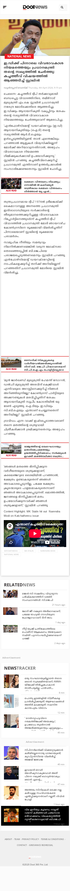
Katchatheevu (11, 551)
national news (11, 554)
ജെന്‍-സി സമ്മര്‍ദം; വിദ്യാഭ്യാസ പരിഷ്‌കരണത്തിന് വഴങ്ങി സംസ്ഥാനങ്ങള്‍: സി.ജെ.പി (40, 597)
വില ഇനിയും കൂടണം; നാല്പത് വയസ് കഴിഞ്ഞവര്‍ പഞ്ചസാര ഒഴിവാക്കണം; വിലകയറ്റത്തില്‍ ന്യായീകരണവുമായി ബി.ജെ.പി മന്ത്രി (43, 816)
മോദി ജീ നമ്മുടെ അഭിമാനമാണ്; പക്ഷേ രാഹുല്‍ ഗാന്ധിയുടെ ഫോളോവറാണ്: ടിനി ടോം (41, 614)
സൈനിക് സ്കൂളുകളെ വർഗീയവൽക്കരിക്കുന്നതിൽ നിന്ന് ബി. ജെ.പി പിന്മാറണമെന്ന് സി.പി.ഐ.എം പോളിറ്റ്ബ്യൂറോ (45, 365)
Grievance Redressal (41, 845)
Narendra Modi (47, 551)
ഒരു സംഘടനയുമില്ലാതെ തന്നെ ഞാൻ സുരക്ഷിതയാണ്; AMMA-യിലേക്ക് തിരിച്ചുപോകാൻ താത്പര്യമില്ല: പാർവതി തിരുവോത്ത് (43, 685)
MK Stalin (29, 551)
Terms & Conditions (52, 839)
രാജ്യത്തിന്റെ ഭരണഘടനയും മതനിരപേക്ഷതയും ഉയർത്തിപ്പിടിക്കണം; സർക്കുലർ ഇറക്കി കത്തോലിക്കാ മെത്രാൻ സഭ (45, 451)
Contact (22, 845)
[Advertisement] (35, 313)
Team (17, 839)
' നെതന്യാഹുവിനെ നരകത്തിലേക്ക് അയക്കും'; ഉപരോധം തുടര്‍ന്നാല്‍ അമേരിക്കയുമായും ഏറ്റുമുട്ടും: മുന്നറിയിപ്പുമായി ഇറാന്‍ (43, 725)
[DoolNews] (35, 7)
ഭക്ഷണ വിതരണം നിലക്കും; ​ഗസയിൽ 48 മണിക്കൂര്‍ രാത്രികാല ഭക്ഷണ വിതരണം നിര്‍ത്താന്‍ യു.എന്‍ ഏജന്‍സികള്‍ (43, 187)
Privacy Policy (30, 839)
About (8, 839)
